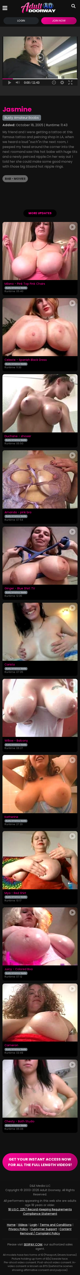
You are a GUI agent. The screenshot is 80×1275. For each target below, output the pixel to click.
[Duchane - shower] (40, 403)
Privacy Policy (18, 1229)
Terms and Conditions (56, 1225)
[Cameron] (40, 1012)
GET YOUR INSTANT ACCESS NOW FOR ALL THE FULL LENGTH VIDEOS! (40, 1162)
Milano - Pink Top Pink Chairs (25, 284)
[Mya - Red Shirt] (40, 860)
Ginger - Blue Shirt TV (20, 588)
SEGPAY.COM (33, 1244)
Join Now (59, 21)
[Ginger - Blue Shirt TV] (40, 556)
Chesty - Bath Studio (19, 1121)
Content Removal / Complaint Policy (46, 1231)
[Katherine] (40, 784)
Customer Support (43, 1229)
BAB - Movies (15, 179)
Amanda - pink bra (18, 512)
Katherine (11, 817)
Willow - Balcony (16, 741)
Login (21, 21)
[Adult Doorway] (38, 8)
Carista (10, 665)
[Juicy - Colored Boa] (40, 936)
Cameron (11, 1045)
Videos (22, 1225)
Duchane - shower (18, 436)
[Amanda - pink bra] (40, 479)
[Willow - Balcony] (40, 708)
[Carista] (40, 632)
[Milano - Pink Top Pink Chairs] (40, 251)
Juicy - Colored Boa (19, 969)
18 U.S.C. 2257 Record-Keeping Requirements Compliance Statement (40, 1211)
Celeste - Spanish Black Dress (26, 360)
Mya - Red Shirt (15, 893)
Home (11, 1225)
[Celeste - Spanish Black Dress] (40, 327)
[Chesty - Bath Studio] (40, 1089)
